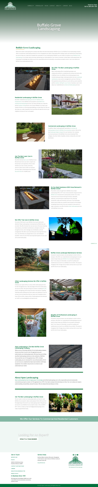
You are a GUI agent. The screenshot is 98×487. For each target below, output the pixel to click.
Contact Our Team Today (17, 466)
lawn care (26, 159)
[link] (31, 5)
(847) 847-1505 (14, 457)
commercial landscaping (69, 84)
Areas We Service (41, 462)
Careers (13, 468)
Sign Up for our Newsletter (18, 471)
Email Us (13, 459)
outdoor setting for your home (62, 83)
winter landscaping (72, 206)
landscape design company (57, 132)
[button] (73, 455)
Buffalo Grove (54, 194)
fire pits (44, 288)
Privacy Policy (14, 473)
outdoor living (22, 105)
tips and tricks (18, 171)
